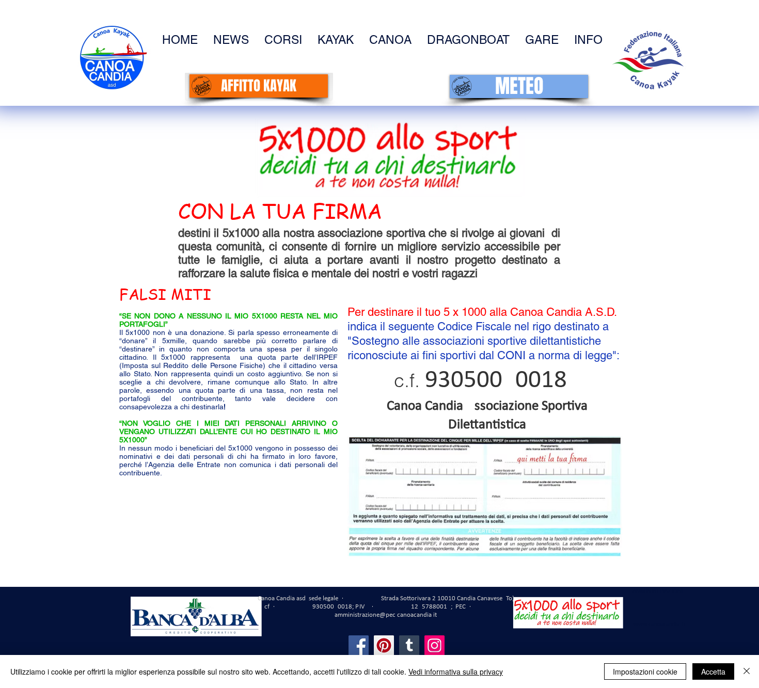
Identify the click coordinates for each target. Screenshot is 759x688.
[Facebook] (359, 645)
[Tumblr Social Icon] (409, 645)
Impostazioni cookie (645, 671)
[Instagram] (434, 645)
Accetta (713, 671)
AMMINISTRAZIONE (658, 591)
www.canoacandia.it (659, 624)
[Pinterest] (384, 645)
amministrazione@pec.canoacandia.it (386, 615)
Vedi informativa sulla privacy (455, 671)
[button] (588, 40)
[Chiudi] (746, 671)
